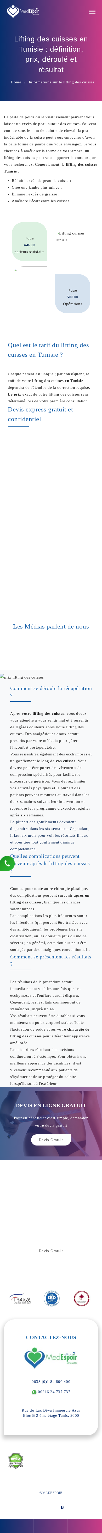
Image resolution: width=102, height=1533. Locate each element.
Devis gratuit (51, 1251)
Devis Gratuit (51, 1140)
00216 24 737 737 (54, 1392)
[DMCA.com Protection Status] (16, 1460)
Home (16, 82)
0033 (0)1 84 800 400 (51, 1382)
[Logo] (23, 11)
